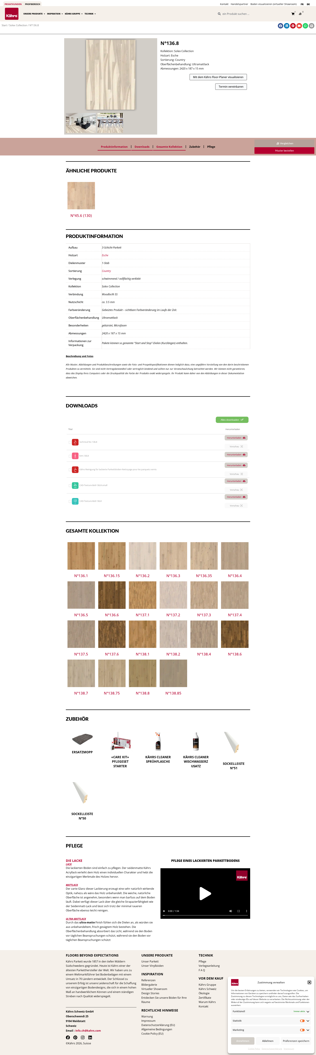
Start (4, 25)
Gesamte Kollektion (169, 147)
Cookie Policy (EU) (152, 1033)
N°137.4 (235, 614)
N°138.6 (235, 654)
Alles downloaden (230, 419)
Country (106, 271)
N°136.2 (143, 575)
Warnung (147, 1016)
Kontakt (224, 4)
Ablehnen (267, 1040)
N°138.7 (81, 693)
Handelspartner (239, 4)
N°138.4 (204, 654)
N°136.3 (173, 575)
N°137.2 (173, 614)
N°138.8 (143, 693)
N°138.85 (173, 693)
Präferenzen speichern (296, 1040)
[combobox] (252, 13)
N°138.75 (112, 693)
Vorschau (234, 446)
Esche (105, 255)
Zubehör (194, 147)
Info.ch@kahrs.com (88, 1030)
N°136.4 (235, 575)
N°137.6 (112, 654)
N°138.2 (173, 654)
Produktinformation (114, 147)
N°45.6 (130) (81, 215)
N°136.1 (81, 575)
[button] (309, 982)
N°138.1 (143, 654)
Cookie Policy (254, 1048)
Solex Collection (18, 25)
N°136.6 (112, 614)
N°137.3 (204, 614)
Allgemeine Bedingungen (156, 1029)
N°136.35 (204, 575)
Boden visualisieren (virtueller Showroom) (273, 4)
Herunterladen (234, 437)
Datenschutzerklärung (272, 1048)
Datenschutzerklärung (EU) (158, 1025)
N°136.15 (112, 575)
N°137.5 (81, 654)
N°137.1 (143, 614)
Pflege (211, 147)
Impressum (289, 1048)
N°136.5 (81, 614)
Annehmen (242, 1040)
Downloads (142, 147)
